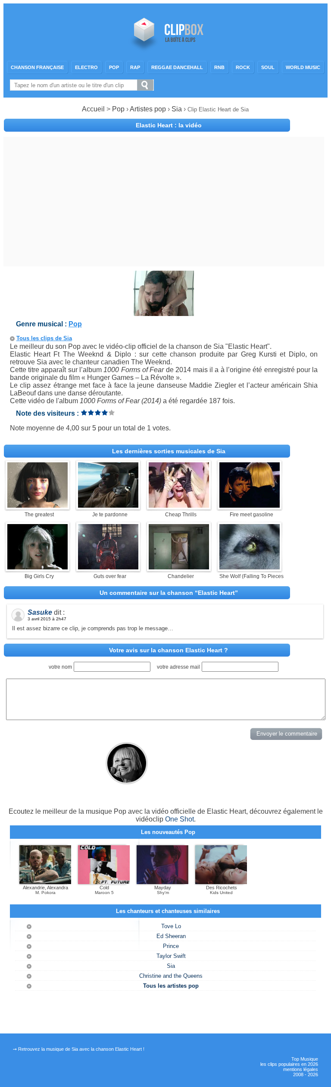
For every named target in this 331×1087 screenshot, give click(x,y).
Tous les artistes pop (171, 986)
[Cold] (104, 882)
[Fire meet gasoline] (249, 505)
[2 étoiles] (90, 412)
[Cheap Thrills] (179, 505)
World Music (303, 67)
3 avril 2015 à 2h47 (47, 618)
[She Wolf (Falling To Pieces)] (249, 567)
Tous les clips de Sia (44, 338)
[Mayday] (162, 882)
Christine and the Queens (171, 976)
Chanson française (37, 67)
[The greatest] (37, 505)
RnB (219, 67)
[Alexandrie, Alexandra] (45, 882)
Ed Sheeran (171, 936)
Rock (243, 67)
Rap (135, 67)
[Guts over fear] (108, 567)
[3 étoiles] (97, 412)
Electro (86, 67)
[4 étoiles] (104, 412)
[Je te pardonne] (108, 505)
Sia (178, 109)
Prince (171, 946)
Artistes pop (148, 109)
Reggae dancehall (177, 67)
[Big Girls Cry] (37, 567)
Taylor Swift (171, 956)
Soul (268, 67)
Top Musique (304, 1059)
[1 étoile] (84, 412)
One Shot (179, 819)
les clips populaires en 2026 (289, 1064)
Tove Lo (171, 926)
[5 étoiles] (111, 412)
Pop (114, 67)
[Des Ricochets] (221, 882)
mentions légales (300, 1069)
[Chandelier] (179, 567)
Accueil (93, 109)
